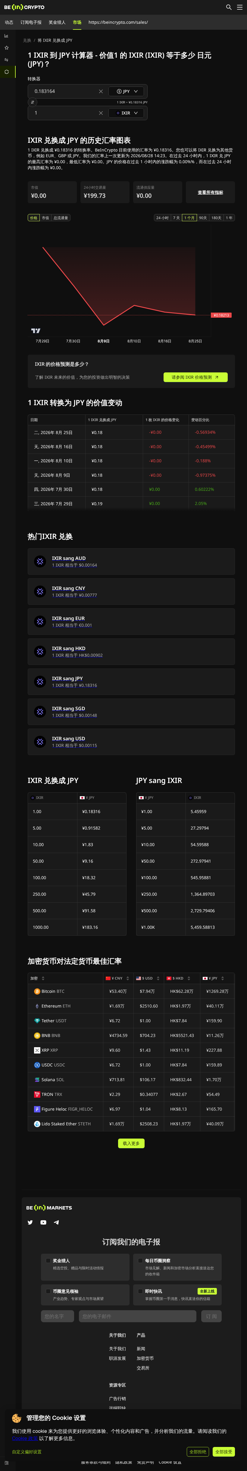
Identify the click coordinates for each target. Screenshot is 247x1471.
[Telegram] (56, 1223)
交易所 (143, 1368)
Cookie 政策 (25, 1438)
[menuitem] (8, 36)
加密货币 (145, 1358)
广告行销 (117, 1398)
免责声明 (145, 1462)
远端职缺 (117, 1408)
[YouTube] (43, 1223)
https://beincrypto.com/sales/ (118, 22)
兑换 (27, 40)
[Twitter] (30, 1223)
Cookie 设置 (170, 1462)
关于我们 (117, 1348)
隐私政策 (123, 1462)
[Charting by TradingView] (36, 331)
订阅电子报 (31, 22)
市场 (77, 22)
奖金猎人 (57, 22)
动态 (9, 22)
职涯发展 (117, 1358)
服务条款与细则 (96, 1462)
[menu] (8, 54)
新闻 (141, 1348)
